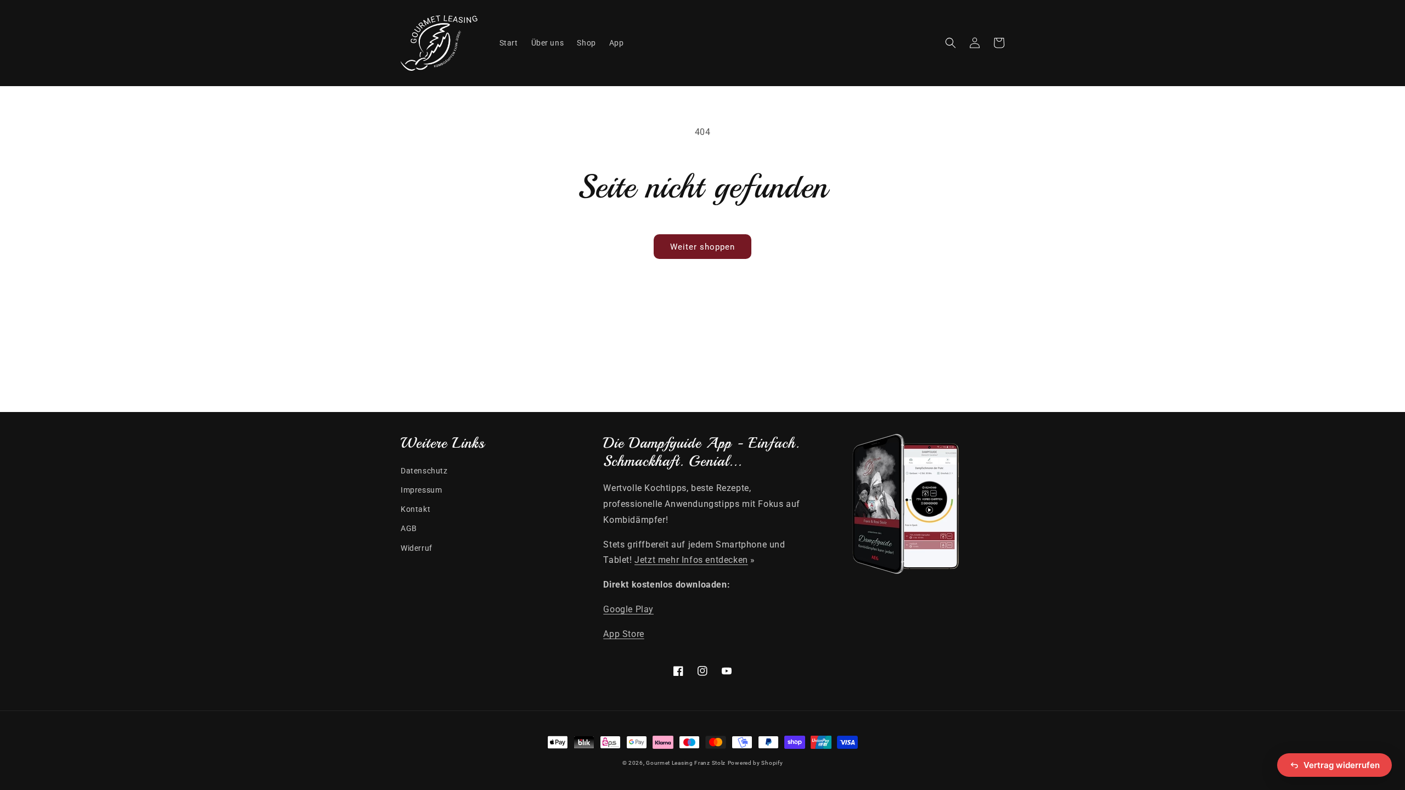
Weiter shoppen (702, 247)
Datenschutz (424, 470)
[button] (950, 43)
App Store (623, 634)
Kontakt (415, 509)
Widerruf (416, 548)
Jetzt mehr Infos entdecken (691, 560)
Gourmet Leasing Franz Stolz (686, 763)
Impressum (421, 490)
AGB (409, 528)
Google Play (628, 609)
